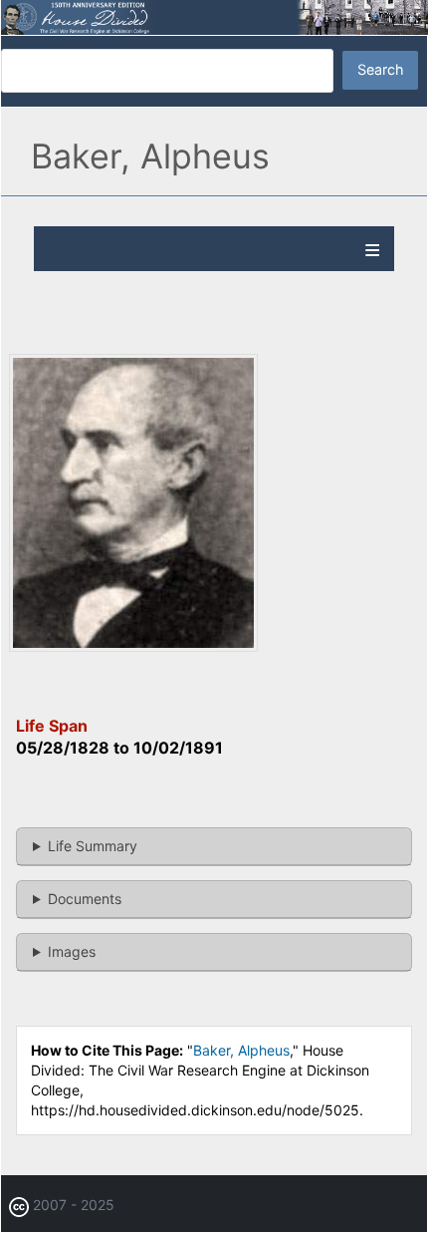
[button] (133, 645)
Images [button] (72, 951)
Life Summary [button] (92, 845)
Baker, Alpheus (241, 1050)
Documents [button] (84, 898)
